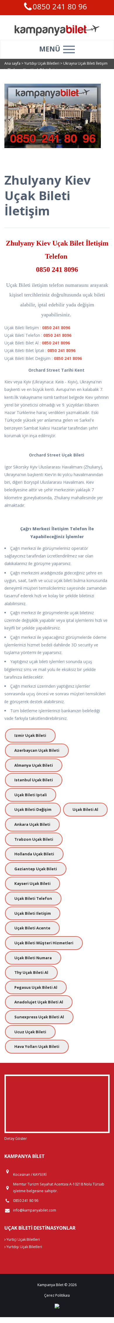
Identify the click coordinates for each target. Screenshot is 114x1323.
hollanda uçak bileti (34, 854)
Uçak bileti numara (33, 957)
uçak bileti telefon (33, 898)
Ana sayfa (12, 63)
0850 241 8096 (57, 269)
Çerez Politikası (57, 1295)
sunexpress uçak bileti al (39, 1017)
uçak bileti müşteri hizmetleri (43, 943)
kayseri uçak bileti (32, 883)
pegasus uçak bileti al (35, 987)
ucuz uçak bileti (30, 1031)
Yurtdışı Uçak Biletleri (42, 63)
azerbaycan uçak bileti (36, 750)
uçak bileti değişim (32, 809)
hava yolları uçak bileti (36, 1046)
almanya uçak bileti (33, 765)
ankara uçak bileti (32, 824)
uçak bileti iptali (30, 794)
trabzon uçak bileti (33, 839)
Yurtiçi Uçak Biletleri (23, 1239)
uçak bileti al (85, 809)
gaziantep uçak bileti (35, 868)
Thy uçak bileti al (31, 972)
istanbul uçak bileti (33, 780)
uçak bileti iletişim (32, 913)
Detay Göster (15, 1138)
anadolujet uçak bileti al (38, 1002)
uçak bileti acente (32, 928)
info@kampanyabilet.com (34, 1210)
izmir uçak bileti (30, 735)
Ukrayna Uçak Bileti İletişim (85, 63)
